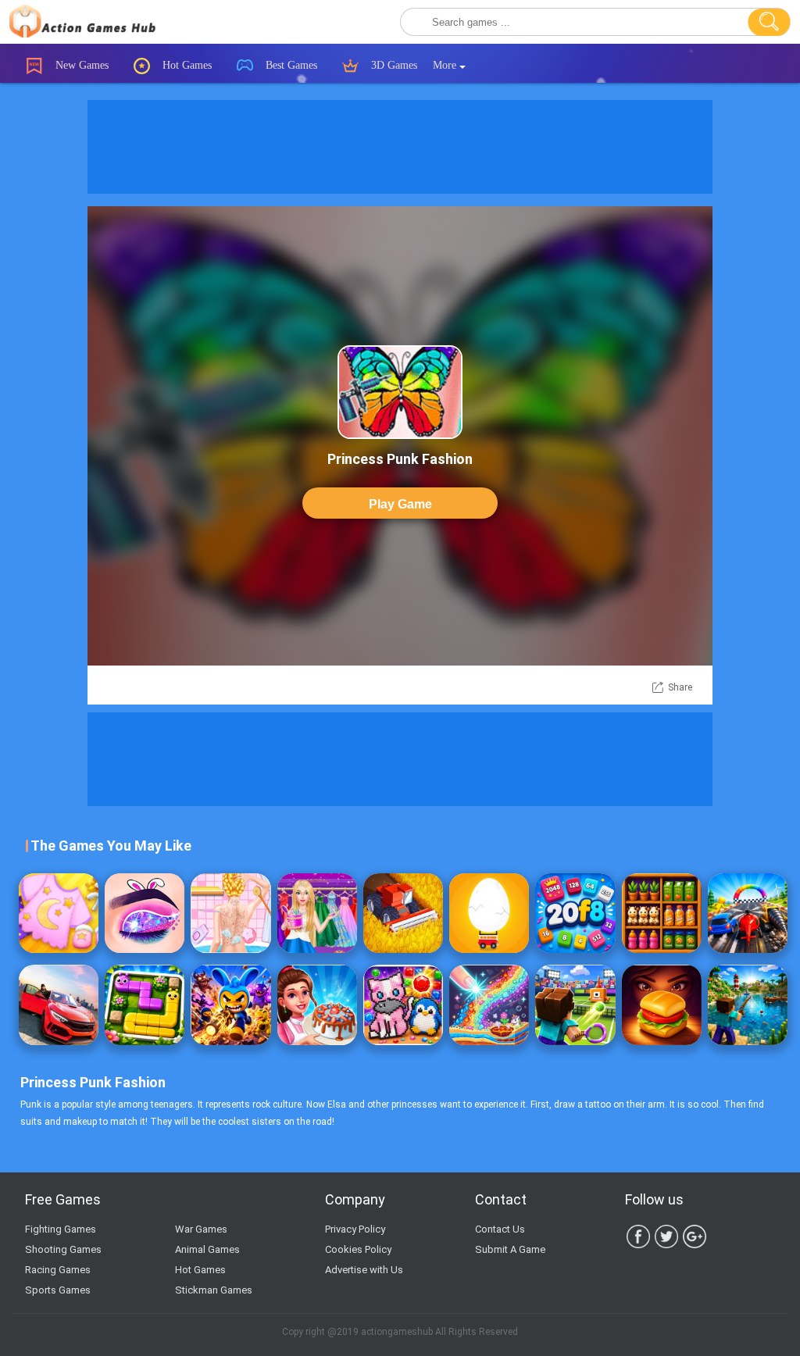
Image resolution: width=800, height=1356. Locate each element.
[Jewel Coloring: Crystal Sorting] (403, 1004)
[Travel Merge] (662, 1004)
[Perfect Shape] (748, 913)
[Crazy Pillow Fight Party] (58, 913)
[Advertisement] (400, 147)
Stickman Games (213, 1290)
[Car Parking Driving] (58, 1004)
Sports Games (58, 1290)
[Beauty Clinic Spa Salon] (230, 913)
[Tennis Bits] (575, 1004)
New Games (80, 65)
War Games (201, 1229)
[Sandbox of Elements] (489, 1004)
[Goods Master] (662, 913)
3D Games (392, 65)
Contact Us (500, 1229)
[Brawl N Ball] (230, 1004)
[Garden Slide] (144, 1004)
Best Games (289, 65)
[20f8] (575, 913)
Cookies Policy (358, 1249)
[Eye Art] (144, 913)
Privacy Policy (355, 1229)
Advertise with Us (364, 1270)
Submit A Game (510, 1249)
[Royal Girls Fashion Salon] (317, 913)
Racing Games (58, 1270)
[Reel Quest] (748, 1004)
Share (680, 687)
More (446, 65)
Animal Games (207, 1249)
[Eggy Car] (489, 913)
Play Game (400, 504)
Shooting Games (63, 1249)
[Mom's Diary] (317, 1004)
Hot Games (185, 65)
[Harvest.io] (403, 913)
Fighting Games (60, 1229)
